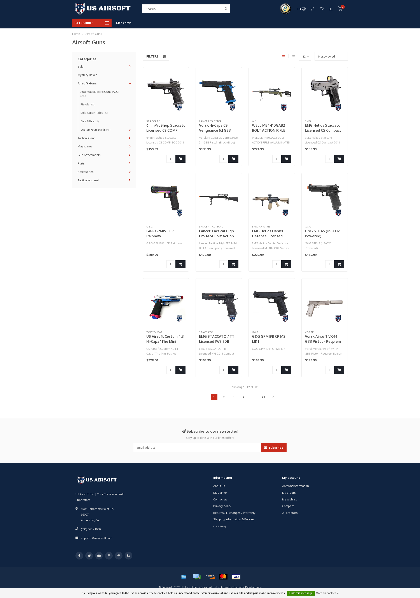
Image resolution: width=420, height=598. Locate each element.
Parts (81, 163)
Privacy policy (222, 506)
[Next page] (273, 397)
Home (76, 34)
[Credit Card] (196, 577)
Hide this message (301, 593)
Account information (295, 486)
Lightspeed (223, 587)
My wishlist (289, 499)
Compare (288, 506)
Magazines (85, 146)
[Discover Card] (210, 577)
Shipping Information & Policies (233, 519)
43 (263, 397)
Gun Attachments (89, 155)
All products (290, 513)
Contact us (220, 499)
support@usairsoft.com (96, 538)
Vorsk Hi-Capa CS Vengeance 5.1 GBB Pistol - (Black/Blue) (216, 130)
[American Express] (183, 577)
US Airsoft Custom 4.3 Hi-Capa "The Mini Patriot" (165, 341)
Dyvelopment (253, 587)
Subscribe (275, 447)
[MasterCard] (223, 577)
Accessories (86, 172)
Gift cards (123, 23)
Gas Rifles (89, 121)
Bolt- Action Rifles (94, 113)
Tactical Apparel (88, 180)
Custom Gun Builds (95, 129)
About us (219, 486)
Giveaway (220, 526)
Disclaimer (220, 493)
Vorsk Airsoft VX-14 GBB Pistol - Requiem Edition (323, 341)
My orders (289, 493)
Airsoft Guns (87, 83)
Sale (81, 66)
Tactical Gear (86, 138)
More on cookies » (327, 593)
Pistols (87, 104)
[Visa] (236, 577)
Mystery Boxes (87, 75)
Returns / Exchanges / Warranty (234, 513)
